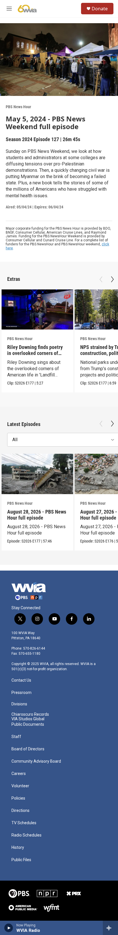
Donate (100, 8)
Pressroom (21, 693)
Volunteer (20, 786)
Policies (18, 798)
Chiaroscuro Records (30, 714)
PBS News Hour (18, 106)
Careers (18, 774)
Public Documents (27, 724)
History (17, 847)
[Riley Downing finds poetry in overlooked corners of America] (37, 309)
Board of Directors (27, 749)
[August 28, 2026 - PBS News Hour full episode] (37, 474)
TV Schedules (23, 823)
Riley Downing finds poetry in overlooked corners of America (35, 353)
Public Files (21, 860)
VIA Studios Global (27, 719)
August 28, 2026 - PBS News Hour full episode (36, 515)
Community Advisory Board (36, 761)
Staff (16, 737)
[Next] (112, 279)
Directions (20, 810)
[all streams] (110, 928)
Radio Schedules (26, 835)
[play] (8, 928)
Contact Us (21, 680)
